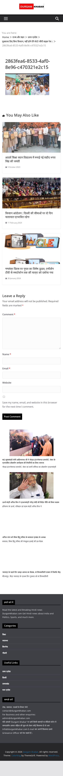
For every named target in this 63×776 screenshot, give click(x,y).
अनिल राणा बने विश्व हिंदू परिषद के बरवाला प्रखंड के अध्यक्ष (24, 537)
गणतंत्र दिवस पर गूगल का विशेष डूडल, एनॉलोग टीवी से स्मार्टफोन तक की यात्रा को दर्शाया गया (29, 270)
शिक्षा (4, 634)
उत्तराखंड (5, 683)
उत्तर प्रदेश (6, 671)
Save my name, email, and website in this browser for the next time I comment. (29, 404)
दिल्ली (4, 677)
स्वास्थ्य (5, 640)
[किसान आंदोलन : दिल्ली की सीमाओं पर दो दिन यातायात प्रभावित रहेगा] (31, 179)
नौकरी (4, 653)
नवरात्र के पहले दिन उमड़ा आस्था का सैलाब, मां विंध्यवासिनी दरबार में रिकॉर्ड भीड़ (31, 572)
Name (6, 354)
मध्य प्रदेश (6, 689)
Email (6, 368)
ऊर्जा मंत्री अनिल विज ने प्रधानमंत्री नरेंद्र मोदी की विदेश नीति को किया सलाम (30, 502)
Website (6, 382)
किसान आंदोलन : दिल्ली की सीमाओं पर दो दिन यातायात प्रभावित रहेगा (29, 215)
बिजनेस (5, 646)
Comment (8, 314)
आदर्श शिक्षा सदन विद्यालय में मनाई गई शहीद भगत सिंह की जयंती (30, 159)
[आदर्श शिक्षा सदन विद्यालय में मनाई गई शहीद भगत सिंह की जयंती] (31, 124)
